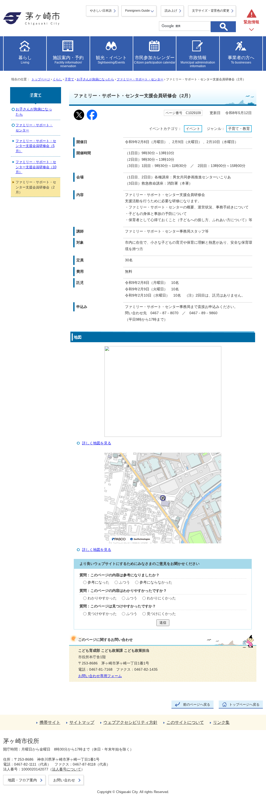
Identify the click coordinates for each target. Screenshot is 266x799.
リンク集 (221, 722)
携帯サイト (49, 722)
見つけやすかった (102, 614)
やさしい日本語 (101, 10)
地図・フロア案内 (22, 780)
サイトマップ (81, 722)
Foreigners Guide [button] (137, 10)
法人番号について (66, 769)
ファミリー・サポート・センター (140, 79)
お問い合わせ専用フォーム (100, 676)
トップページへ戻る (244, 704)
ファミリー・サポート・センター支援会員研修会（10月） (36, 167)
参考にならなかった (155, 582)
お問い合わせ (64, 780)
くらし (57, 79)
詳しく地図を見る (96, 443)
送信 (162, 623)
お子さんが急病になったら (95, 79)
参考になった (98, 582)
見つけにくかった (161, 614)
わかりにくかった (161, 598)
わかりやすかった (102, 598)
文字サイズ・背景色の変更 (210, 10)
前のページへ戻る (196, 704)
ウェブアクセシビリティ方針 (130, 722)
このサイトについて (185, 722)
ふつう (124, 582)
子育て (69, 79)
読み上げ (171, 10)
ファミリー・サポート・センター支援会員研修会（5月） (36, 146)
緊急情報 (251, 22)
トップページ (40, 79)
